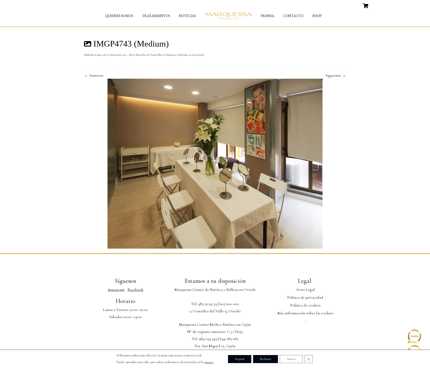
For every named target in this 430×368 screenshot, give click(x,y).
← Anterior (93, 75)
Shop (317, 15)
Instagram (116, 289)
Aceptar (240, 359)
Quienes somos (119, 15)
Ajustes (291, 359)
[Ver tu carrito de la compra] (366, 5)
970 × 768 (127, 54)
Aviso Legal (305, 289)
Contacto (293, 15)
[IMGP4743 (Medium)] (215, 163)
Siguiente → (335, 75)
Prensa (267, 15)
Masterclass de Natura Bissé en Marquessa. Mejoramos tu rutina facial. (169, 54)
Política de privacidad (305, 297)
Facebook (135, 289)
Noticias (187, 15)
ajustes (209, 362)
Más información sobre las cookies (305, 313)
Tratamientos (156, 15)
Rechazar (265, 359)
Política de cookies (305, 305)
